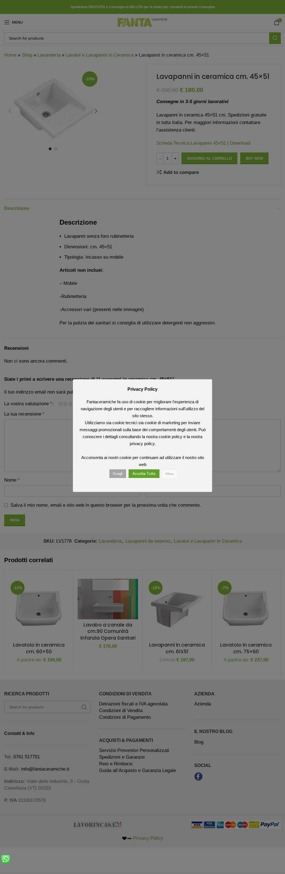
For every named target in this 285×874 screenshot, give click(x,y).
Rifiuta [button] (169, 473)
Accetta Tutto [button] (144, 473)
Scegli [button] (118, 474)
